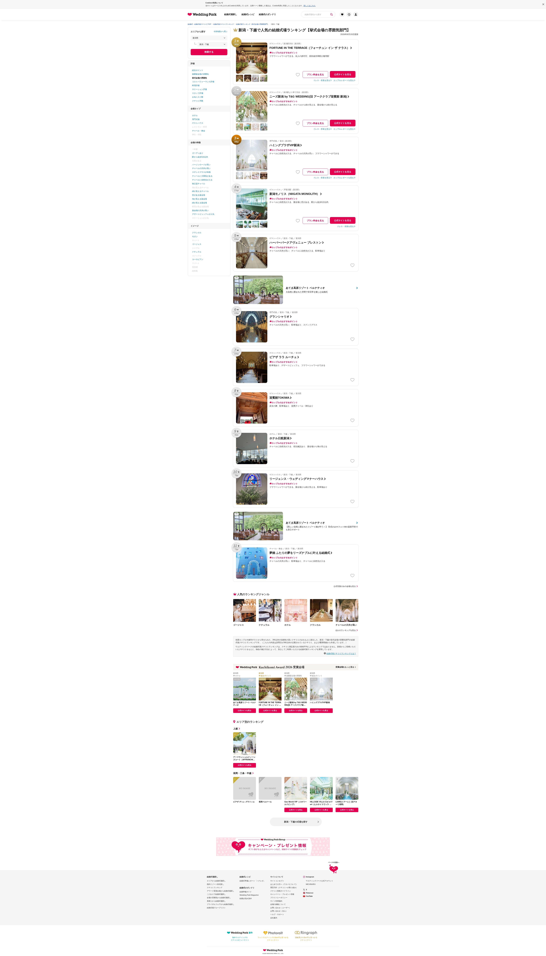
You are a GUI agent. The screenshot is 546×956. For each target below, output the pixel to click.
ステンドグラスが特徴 (201, 172)
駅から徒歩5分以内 (200, 157)
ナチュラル (196, 252)
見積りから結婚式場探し (216, 901)
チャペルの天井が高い (201, 168)
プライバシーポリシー (278, 898)
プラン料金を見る (315, 74)
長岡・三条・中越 (242, 773)
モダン (195, 236)
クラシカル (196, 233)
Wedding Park (273, 950)
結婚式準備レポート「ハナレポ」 (252, 881)
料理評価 (195, 85)
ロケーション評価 (199, 89)
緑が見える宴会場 (199, 203)
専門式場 (195, 119)
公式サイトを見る (342, 74)
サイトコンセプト (277, 881)
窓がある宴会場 (198, 195)
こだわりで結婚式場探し (216, 894)
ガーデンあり (197, 153)
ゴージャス (196, 244)
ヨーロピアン (197, 259)
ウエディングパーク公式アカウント (319, 881)
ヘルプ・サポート (277, 914)
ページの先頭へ (333, 862)
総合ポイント (197, 70)
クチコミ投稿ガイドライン (280, 891)
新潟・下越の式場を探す (296, 822)
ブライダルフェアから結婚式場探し (220, 904)
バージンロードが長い (201, 165)
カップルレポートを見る (343, 80)
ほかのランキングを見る (345, 630)
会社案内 (273, 918)
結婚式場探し (230, 14)
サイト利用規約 (276, 901)
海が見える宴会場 (199, 199)
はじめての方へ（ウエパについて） (284, 884)
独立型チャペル (198, 184)
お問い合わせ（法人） (278, 911)
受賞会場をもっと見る (345, 667)
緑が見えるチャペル (200, 191)
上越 (235, 728)
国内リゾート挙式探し (215, 884)
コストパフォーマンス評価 (203, 82)
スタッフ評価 (197, 93)
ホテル (195, 115)
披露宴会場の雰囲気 (200, 74)
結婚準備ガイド (246, 892)
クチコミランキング (214, 888)
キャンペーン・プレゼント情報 (282, 894)
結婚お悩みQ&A (246, 898)
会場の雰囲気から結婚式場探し (219, 898)
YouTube (309, 896)
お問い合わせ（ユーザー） (280, 908)
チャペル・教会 (198, 131)
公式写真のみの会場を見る (345, 586)
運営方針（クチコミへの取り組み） (284, 888)
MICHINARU (311, 884)
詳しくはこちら (310, 6)
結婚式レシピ (248, 14)
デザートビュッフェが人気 (203, 214)
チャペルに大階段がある (202, 176)
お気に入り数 (197, 97)
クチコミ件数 (197, 101)
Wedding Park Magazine (249, 895)
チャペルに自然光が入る (202, 180)
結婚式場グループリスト (216, 908)
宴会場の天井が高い (200, 210)
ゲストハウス (197, 123)
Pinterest (309, 893)
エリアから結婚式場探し (216, 881)
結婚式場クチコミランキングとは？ (341, 653)
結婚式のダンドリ (267, 14)
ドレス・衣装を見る (321, 80)
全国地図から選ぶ (220, 31)
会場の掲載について (278, 904)
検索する (209, 52)
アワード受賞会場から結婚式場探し (220, 891)
